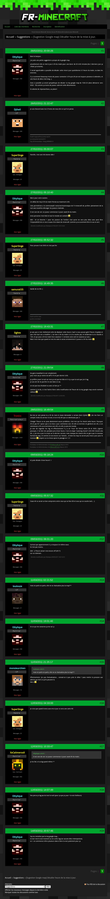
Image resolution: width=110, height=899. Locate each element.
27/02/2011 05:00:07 (42, 149)
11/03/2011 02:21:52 (42, 580)
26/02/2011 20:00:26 (42, 50)
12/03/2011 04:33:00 (42, 703)
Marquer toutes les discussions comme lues (21, 892)
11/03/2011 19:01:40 (42, 621)
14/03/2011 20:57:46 (42, 830)
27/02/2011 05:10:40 (42, 192)
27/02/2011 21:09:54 (42, 367)
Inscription (47, 26)
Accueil (7, 26)
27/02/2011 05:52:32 (42, 239)
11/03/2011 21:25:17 (42, 662)
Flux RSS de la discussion (95, 884)
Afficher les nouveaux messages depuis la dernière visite (26, 890)
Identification (60, 26)
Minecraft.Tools (55, 447)
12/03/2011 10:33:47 (42, 746)
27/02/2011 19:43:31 (42, 326)
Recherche (36, 26)
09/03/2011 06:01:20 (42, 539)
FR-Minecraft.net (55, 445)
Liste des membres (21, 26)
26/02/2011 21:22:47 (42, 103)
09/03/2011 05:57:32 (42, 495)
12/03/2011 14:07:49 (42, 789)
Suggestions (23, 36)
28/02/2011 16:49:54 (42, 409)
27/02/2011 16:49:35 (42, 283)
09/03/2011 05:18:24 (42, 454)
